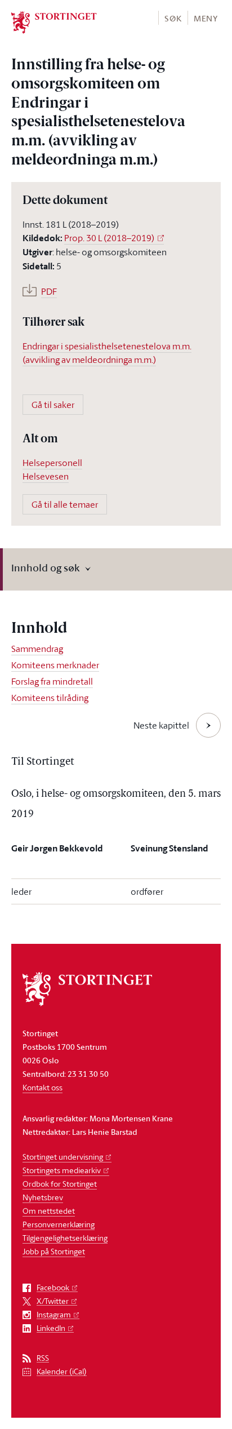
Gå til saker (53, 404)
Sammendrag (37, 648)
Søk (172, 18)
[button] (172, 18)
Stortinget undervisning (63, 1156)
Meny (206, 18)
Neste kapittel (161, 725)
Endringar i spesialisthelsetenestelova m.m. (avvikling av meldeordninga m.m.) (107, 353)
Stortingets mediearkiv (62, 1170)
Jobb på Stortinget (54, 1251)
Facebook (53, 1288)
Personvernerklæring (59, 1224)
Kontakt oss (43, 1087)
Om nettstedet (49, 1210)
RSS (43, 1358)
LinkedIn (51, 1328)
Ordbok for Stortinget (60, 1183)
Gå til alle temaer (65, 504)
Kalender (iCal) (62, 1372)
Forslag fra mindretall (52, 681)
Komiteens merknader (55, 665)
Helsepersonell (52, 462)
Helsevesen (46, 476)
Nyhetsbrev (43, 1197)
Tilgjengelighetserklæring (65, 1237)
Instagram (54, 1315)
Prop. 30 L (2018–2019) (109, 238)
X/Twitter (53, 1301)
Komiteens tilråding (49, 697)
